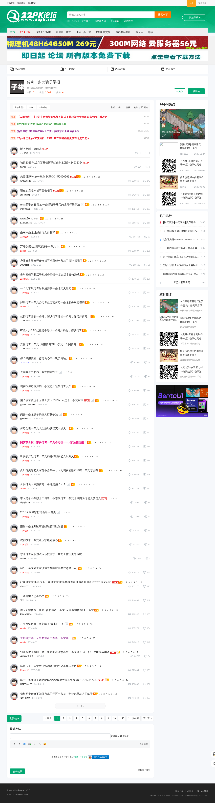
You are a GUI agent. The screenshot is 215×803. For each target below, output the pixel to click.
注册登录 (84, 757)
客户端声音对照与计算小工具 (182, 248)
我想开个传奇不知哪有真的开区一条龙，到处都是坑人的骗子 (56, 693)
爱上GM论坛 (143, 131)
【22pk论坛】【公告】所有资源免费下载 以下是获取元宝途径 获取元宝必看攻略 (62, 116)
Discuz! (21, 790)
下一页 (146, 718)
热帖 (128, 107)
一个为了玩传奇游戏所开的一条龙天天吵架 (45, 288)
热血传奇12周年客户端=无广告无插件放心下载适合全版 (48, 131)
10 (104, 261)
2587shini (24, 362)
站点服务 (171, 69)
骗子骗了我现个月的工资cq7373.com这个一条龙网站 (51, 400)
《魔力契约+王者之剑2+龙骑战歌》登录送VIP (191, 197)
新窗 (146, 107)
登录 (191, 3)
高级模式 (144, 744)
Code (39, 744)
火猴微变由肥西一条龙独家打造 (39, 372)
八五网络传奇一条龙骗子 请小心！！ (42, 623)
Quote (34, 744)
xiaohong (184, 170)
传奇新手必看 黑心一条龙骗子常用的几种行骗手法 (50, 204)
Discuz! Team (22, 795)
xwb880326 (25, 181)
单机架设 (115, 21)
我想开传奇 (25, 698)
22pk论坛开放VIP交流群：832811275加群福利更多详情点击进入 (53, 138)
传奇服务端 (100, 21)
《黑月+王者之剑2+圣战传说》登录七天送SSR (191, 164)
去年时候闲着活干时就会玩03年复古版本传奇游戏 (50, 274)
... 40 (122, 718)
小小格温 (24, 153)
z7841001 (24, 586)
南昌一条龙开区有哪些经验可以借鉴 (41, 526)
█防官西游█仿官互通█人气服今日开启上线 (181, 222)
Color (19, 744)
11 (85, 414)
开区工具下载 (83, 32)
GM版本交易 (103, 32)
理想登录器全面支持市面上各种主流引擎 (182, 265)
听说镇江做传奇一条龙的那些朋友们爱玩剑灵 (47, 456)
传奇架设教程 (123, 32)
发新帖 (196, 91)
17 (113, 316)
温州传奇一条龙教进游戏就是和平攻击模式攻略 (48, 666)
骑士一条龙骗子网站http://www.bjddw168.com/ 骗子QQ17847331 (59, 680)
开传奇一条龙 (63, 32)
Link (29, 744)
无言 (22, 600)
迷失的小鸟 (25, 502)
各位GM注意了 (26, 656)
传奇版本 (85, 21)
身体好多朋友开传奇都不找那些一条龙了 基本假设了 (51, 260)
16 (82, 191)
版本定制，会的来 (31, 148)
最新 (113, 107)
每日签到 (32, 3)
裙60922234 (26, 209)
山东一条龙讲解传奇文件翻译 (37, 232)
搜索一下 (163, 14)
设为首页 (11, 3)
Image (24, 744)
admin (146, 116)
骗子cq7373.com (27, 405)
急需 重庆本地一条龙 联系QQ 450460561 (44, 176)
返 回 (49, 718)
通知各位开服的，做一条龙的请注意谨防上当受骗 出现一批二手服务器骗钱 (65, 652)
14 (102, 275)
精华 (136, 107)
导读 (150, 32)
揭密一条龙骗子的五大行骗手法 (39, 414)
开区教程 (128, 21)
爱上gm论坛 (202, 791)
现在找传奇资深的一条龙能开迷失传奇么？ (45, 386)
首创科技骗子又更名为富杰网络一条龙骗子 (45, 638)
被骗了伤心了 (26, 684)
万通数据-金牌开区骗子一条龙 (38, 246)
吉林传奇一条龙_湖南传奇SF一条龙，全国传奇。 (49, 344)
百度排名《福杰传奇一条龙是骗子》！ (43, 484)
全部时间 (43, 107)
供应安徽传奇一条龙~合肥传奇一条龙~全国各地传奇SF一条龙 (57, 610)
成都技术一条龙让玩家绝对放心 (39, 540)
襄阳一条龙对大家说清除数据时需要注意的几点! (48, 568)
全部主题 (19, 107)
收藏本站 (21, 3)
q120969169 (26, 223)
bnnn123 (184, 154)
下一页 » (80, 706)
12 (97, 456)
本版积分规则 (144, 770)
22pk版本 (24, 237)
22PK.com (25, 320)
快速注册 (203, 3)
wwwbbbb (24, 265)
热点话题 (120, 69)
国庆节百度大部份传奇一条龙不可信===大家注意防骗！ (53, 442)
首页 (12, 32)
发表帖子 (17, 771)
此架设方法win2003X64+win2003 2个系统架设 (182, 239)
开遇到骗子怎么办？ (32, 596)
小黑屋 (190, 791)
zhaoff (23, 558)
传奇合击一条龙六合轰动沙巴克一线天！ (44, 428)
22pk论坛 (25, 32)
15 (99, 177)
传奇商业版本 (43, 32)
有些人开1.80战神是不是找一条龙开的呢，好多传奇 (51, 330)
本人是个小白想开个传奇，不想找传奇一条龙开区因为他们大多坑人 (60, 498)
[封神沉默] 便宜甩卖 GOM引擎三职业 (182, 256)
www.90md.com (29, 218)
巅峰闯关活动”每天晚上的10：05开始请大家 (182, 273)
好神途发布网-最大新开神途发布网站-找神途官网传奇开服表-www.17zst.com (65, 582)
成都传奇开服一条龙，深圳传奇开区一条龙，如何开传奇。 (55, 316)
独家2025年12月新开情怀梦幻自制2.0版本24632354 (51, 162)
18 (93, 484)
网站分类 (179, 791)
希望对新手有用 (182, 282)
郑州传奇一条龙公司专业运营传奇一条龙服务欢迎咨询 (52, 302)
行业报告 (70, 69)
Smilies (44, 744)
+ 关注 (179, 91)
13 (107, 205)
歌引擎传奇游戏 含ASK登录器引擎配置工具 (41, 123)
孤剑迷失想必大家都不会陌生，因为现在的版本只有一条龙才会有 (59, 470)
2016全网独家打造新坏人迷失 (38, 512)
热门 (120, 107)
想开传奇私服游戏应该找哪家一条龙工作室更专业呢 (51, 554)
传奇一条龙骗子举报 (43, 82)
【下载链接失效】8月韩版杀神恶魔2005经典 (182, 231)
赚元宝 (139, 32)
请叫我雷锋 (25, 195)
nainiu (23, 167)
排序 (31, 107)
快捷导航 (193, 17)
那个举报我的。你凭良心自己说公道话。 (44, 358)
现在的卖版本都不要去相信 (36, 190)
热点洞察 (20, 69)
